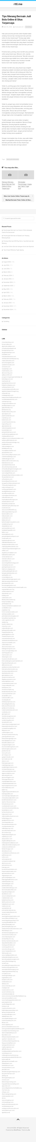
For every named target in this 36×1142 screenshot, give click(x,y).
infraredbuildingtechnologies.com (12, 469)
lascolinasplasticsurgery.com (10, 959)
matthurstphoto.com (8, 1047)
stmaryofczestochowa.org (10, 734)
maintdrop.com (6, 418)
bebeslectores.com (7, 463)
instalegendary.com (7, 395)
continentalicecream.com (9, 683)
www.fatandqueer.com (8, 937)
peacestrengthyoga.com (9, 926)
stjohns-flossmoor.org (8, 802)
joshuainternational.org (8, 910)
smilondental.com (7, 557)
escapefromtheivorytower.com (11, 483)
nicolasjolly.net (6, 700)
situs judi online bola (13, 159)
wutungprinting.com (8, 779)
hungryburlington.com (8, 744)
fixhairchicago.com (7, 849)
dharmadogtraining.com (9, 1094)
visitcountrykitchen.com (9, 771)
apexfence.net (6, 1112)
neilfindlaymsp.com (7, 828)
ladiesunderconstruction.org (10, 460)
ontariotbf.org (6, 393)
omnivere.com (6, 366)
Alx (29, 1130)
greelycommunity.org (8, 708)
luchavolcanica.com (8, 812)
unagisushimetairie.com (9, 403)
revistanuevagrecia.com (9, 716)
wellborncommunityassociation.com (13, 438)
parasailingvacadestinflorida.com (12, 1057)
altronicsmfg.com (7, 373)
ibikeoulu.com (6, 730)
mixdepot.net (5, 988)
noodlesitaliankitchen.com (9, 399)
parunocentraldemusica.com (10, 1026)
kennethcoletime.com (8, 742)
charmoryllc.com (7, 655)
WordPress (17, 1130)
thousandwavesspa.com (9, 824)
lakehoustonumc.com (8, 902)
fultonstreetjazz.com (8, 446)
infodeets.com (6, 354)
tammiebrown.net (7, 759)
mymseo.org (5, 1090)
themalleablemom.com (8, 740)
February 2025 (8, 299)
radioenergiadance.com (9, 428)
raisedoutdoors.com (8, 501)
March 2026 (7, 272)
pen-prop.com (6, 914)
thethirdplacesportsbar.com (10, 1010)
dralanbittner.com (7, 526)
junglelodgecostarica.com (9, 767)
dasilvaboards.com (7, 673)
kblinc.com (5, 532)
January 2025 (7, 302)
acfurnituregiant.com (8, 362)
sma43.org (5, 963)
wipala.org (5, 622)
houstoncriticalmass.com (9, 659)
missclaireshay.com (8, 342)
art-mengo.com (6, 755)
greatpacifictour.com (8, 820)
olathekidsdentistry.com (9, 542)
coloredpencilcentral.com (9, 495)
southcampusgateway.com (10, 434)
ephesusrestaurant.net (8, 1012)
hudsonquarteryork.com (9, 1020)
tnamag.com (5, 867)
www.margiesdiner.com (9, 951)
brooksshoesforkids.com (9, 869)
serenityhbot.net (6, 908)
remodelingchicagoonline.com (11, 965)
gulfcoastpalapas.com (8, 877)
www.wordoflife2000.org (9, 509)
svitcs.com (5, 857)
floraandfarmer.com (8, 477)
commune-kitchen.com (9, 693)
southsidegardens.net (8, 1004)
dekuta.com (5, 983)
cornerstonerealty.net (8, 994)
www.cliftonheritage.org (9, 961)
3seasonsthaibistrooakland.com (11, 606)
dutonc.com (5, 761)
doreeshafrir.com (7, 722)
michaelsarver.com (7, 565)
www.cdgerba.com (7, 1024)
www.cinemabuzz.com (8, 986)
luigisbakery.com (7, 977)
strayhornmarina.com (8, 677)
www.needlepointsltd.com (9, 955)
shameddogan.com (7, 883)
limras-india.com (7, 344)
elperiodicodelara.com (8, 346)
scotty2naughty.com (8, 720)
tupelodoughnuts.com (8, 540)
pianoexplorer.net (7, 1002)
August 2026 (7, 262)
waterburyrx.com (7, 836)
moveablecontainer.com (9, 450)
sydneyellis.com (6, 575)
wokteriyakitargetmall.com (9, 571)
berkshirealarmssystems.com (10, 522)
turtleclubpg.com (7, 818)
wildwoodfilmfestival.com (9, 440)
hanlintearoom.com (7, 1065)
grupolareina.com (7, 452)
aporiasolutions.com (8, 873)
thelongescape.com (7, 763)
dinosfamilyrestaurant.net (9, 467)
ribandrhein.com (6, 593)
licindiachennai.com (8, 350)
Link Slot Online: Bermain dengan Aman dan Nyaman (19, 246)
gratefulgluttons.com (8, 634)
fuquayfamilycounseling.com (10, 1084)
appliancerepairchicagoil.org (10, 391)
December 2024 (8, 306)
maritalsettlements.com (9, 781)
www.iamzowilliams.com (9, 998)
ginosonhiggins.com (8, 777)
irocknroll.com (6, 507)
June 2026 (7, 268)
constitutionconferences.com (10, 853)
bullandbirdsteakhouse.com (10, 957)
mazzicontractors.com (8, 1008)
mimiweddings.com (7, 1102)
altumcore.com (6, 863)
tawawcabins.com (7, 514)
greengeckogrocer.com (9, 567)
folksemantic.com (7, 516)
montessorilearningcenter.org (10, 1041)
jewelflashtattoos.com (8, 405)
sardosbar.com (6, 518)
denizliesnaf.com (7, 851)
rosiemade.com (6, 538)
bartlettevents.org (7, 448)
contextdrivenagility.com (9, 728)
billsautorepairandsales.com (10, 1037)
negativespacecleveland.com (10, 791)
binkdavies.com (6, 687)
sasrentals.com (6, 561)
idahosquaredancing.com (9, 512)
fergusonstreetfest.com (9, 1043)
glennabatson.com (7, 675)
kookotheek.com (7, 430)
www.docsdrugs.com (8, 949)
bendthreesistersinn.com (9, 800)
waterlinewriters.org (7, 881)
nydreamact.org (6, 401)
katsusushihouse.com (8, 706)
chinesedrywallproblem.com (10, 798)
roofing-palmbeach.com (9, 489)
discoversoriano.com (8, 646)
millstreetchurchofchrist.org (10, 1055)
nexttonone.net (6, 906)
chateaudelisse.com (8, 436)
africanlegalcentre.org (8, 704)
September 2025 (8, 285)
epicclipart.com (6, 414)
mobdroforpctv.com (8, 636)
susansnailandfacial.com (9, 912)
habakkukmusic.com (8, 904)
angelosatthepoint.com (8, 840)
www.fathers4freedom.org (9, 918)
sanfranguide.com (7, 652)
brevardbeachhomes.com (9, 481)
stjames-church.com (8, 718)
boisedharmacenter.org (9, 618)
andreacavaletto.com (8, 614)
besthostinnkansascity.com (10, 1104)
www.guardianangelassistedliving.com (13, 1028)
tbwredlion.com (6, 1035)
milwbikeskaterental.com (9, 783)
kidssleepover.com (7, 379)
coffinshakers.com (7, 732)
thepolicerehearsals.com (9, 663)
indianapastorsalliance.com (10, 843)
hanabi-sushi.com (7, 979)
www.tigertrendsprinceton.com (11, 916)
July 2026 (6, 265)
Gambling (28, 27)
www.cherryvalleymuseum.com (11, 454)
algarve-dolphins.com (8, 773)
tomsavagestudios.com (9, 585)
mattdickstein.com (7, 898)
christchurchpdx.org (8, 689)
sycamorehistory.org (8, 992)
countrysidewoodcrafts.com (10, 389)
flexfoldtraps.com (7, 930)
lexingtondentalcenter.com (9, 573)
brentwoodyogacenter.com (10, 967)
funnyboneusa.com (7, 804)
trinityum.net (5, 1006)
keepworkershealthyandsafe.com (11, 397)
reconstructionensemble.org (10, 808)
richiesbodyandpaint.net (9, 348)
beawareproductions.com (9, 726)
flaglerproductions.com (9, 679)
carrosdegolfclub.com (8, 473)
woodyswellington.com (9, 1014)
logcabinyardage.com (8, 892)
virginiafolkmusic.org (8, 589)
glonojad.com (6, 714)
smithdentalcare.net (7, 1106)
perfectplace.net (6, 603)
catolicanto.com (7, 597)
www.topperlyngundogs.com (10, 920)
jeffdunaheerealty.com (8, 924)
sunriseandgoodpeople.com (10, 796)
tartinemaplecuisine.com (9, 749)
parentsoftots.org (7, 885)
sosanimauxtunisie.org (8, 422)
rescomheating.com (8, 1100)
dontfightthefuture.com (8, 491)
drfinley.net (5, 1075)
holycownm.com (7, 814)
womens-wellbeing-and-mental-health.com (14, 587)
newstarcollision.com (8, 559)
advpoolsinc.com (7, 838)
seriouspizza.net (6, 859)
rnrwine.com (5, 1080)
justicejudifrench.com (8, 736)
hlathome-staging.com (8, 569)
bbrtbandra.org (6, 409)
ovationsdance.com (8, 591)
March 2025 (7, 296)
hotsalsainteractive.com (9, 356)
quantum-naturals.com (8, 1039)
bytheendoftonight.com (9, 630)
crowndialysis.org (7, 577)
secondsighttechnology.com (10, 563)
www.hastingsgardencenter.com (11, 1000)
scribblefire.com (6, 608)
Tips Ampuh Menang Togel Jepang (14, 250)
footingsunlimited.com (8, 945)
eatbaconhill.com (7, 375)
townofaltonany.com (8, 787)
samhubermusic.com (8, 1110)
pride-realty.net (6, 1059)
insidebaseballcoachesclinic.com (11, 1051)
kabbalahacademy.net (8, 554)
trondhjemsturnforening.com (10, 1030)
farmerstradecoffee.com (9, 889)
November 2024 (8, 309)
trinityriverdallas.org (7, 601)
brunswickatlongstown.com (10, 746)
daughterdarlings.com (8, 352)
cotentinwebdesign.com (9, 456)
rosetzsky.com (6, 712)
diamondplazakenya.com (9, 1032)
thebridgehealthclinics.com (10, 879)
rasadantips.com (7, 369)
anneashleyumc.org (7, 939)
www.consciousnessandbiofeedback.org (14, 996)
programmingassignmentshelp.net (12, 377)
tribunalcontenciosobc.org (9, 669)
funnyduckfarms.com (8, 1067)
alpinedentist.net (6, 426)
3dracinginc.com (7, 657)
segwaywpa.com (7, 875)
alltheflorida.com (7, 1049)
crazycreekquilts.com (8, 685)
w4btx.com (5, 550)
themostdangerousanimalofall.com (12, 661)
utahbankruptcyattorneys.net (10, 505)
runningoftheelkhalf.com (9, 922)
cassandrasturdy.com (8, 638)
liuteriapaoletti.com (7, 794)
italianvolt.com (6, 520)
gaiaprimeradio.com (8, 757)
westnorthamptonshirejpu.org (10, 442)
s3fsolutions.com (7, 479)
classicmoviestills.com (8, 642)
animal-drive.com (7, 865)
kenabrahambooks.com (9, 691)
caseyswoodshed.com (8, 847)
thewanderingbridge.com (9, 738)
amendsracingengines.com (10, 932)
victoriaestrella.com (7, 822)
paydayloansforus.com (9, 383)
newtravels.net (6, 381)
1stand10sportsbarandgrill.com (11, 548)
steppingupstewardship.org (10, 971)
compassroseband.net (8, 861)
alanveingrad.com (7, 775)
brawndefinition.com (8, 681)
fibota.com (5, 1022)
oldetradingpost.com (8, 458)
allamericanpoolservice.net (10, 581)
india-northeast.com (8, 487)
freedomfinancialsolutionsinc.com (12, 928)
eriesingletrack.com (7, 534)
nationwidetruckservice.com (10, 816)
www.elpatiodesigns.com (9, 1018)
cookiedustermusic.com (9, 806)
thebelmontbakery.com (8, 385)
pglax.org (4, 789)
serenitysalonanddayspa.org (10, 358)
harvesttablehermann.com (9, 471)
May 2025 (6, 289)
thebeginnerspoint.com (8, 648)
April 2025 (6, 292)
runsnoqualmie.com (8, 947)
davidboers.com (6, 894)
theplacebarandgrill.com (9, 834)
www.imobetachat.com (9, 896)
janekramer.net (6, 751)
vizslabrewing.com (7, 524)
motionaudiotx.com (7, 1096)
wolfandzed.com (7, 981)
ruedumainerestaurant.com (10, 710)
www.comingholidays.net (9, 650)
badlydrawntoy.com (7, 900)
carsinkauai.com (7, 1053)
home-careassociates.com (10, 612)
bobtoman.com (6, 420)
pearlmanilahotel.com (8, 416)
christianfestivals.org (8, 769)
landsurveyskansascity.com (10, 941)
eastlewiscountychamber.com (11, 667)
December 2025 (8, 282)
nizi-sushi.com (6, 753)
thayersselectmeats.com (9, 871)
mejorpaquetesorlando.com (10, 546)
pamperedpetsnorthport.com (10, 536)
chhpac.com (5, 1092)
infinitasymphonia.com (8, 702)
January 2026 (7, 279)
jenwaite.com (6, 1069)
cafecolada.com (7, 644)
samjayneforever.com (8, 1045)
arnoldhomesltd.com (8, 493)
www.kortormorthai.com (9, 934)
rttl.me (18, 4)
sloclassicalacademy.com (9, 671)
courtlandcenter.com (8, 826)
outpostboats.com (7, 628)
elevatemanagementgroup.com (11, 1071)
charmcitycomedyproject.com (11, 724)
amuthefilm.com (6, 695)
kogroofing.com (6, 424)
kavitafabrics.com (7, 810)
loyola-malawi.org (7, 624)
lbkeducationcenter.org (8, 599)
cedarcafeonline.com (8, 360)
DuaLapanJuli (19, 27)
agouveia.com (6, 1086)
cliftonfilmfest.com (7, 497)
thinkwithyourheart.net (8, 503)
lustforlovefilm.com (7, 697)
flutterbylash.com (7, 1063)
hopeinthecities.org (7, 632)
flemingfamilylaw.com (8, 1077)
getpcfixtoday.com (7, 407)
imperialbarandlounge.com (10, 499)
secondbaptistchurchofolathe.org (12, 1088)
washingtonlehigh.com (8, 975)
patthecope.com (6, 855)
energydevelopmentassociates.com (12, 475)
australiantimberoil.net (8, 465)
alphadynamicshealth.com (9, 1061)
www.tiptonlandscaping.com (10, 969)
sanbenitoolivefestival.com (10, 640)
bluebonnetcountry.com (9, 411)
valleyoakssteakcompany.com (11, 845)
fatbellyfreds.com (7, 1016)
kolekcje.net (5, 595)
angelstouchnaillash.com (9, 552)
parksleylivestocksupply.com (10, 616)
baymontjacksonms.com (9, 785)
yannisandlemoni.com (8, 528)
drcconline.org (6, 832)
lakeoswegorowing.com (9, 1082)
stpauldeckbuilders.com (9, 943)
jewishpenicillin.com (8, 583)
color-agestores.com (8, 620)
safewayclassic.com (8, 387)
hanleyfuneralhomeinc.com (10, 544)
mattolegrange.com (7, 765)
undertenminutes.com (8, 364)
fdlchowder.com (6, 953)
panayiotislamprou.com (9, 432)
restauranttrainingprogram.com (11, 579)
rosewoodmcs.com (8, 990)
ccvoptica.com (6, 973)
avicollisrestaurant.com (9, 830)
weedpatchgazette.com (8, 530)
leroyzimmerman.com (8, 1073)
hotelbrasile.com (7, 444)
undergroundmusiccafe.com (10, 1108)
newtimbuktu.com (7, 371)
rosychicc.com (6, 626)
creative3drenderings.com (9, 887)
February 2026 (8, 275)
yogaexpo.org (6, 610)
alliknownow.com (7, 665)
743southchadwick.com (9, 485)
